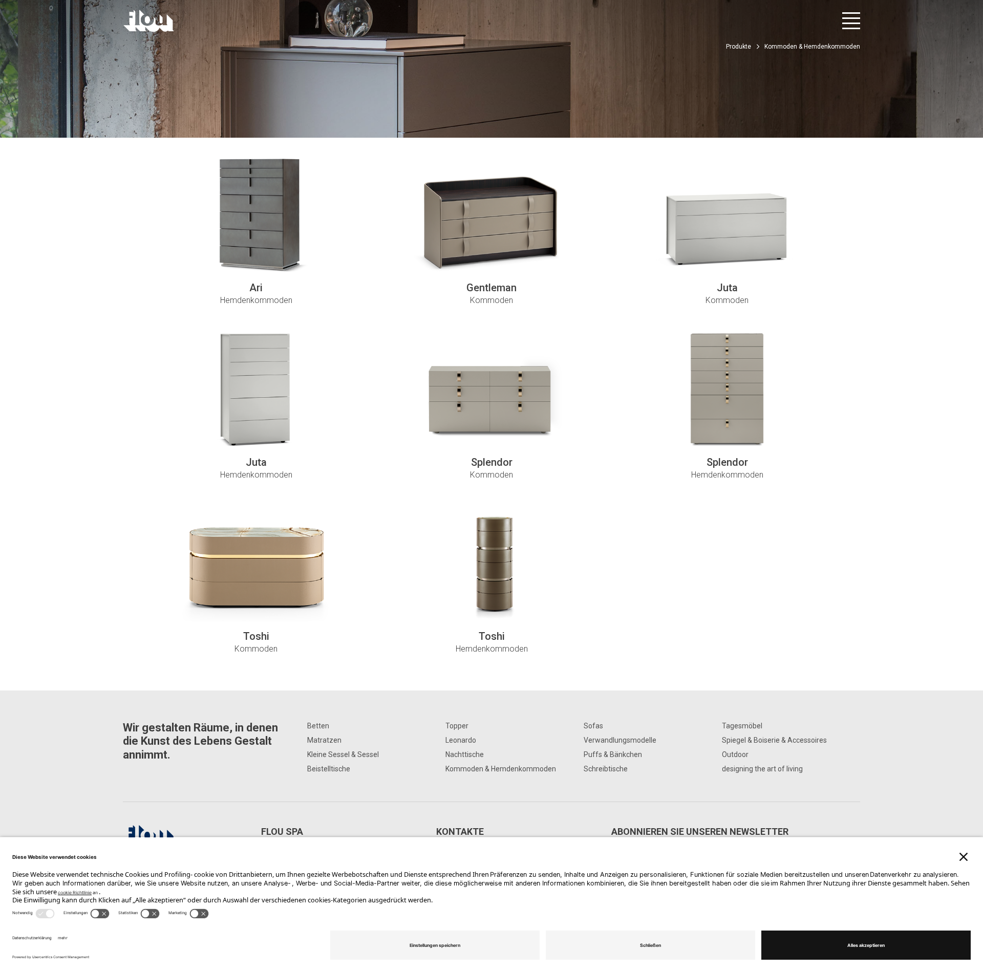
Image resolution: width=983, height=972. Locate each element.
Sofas (593, 726)
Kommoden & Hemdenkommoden (500, 769)
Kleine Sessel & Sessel (343, 754)
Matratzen (324, 740)
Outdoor (735, 754)
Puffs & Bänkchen (613, 754)
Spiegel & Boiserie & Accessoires (774, 740)
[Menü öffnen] (851, 20)
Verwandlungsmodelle (620, 740)
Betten (318, 726)
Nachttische (464, 754)
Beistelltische (328, 769)
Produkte (738, 46)
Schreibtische (606, 769)
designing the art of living (762, 769)
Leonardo (460, 740)
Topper (456, 726)
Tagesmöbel (742, 726)
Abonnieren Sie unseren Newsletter (699, 831)
